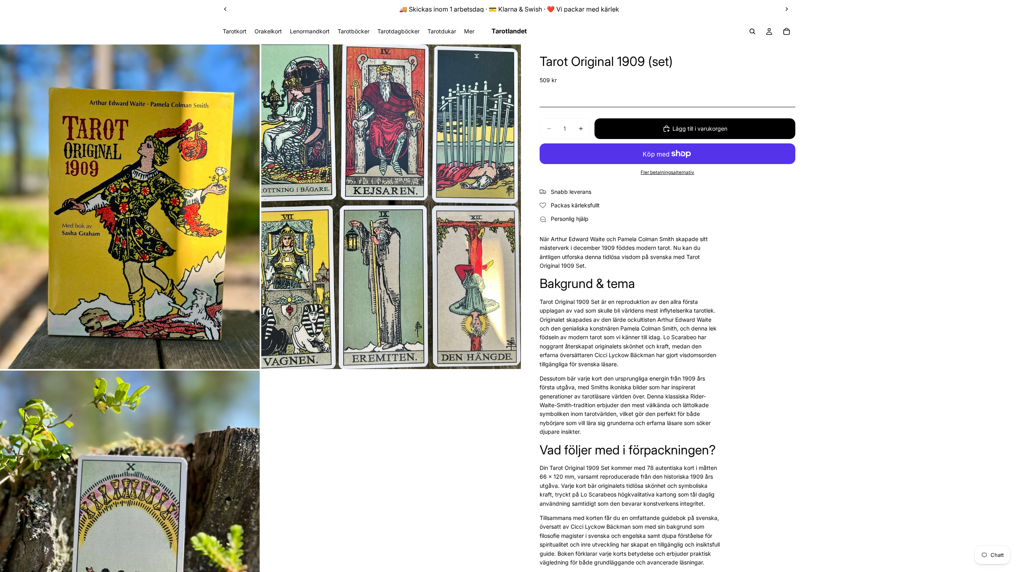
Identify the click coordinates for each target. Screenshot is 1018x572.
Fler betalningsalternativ (667, 172)
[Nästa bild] (786, 9)
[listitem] (469, 31)
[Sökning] (752, 31)
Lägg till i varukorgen (699, 128)
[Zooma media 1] (130, 206)
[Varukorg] (786, 31)
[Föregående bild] (225, 9)
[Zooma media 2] (391, 206)
